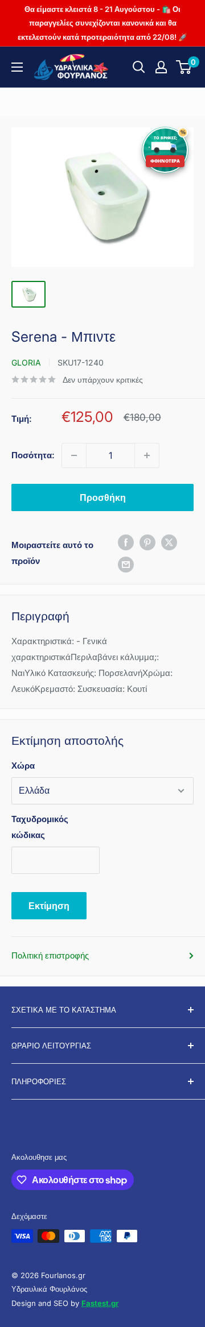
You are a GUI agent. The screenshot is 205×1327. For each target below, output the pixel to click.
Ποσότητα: (33, 455)
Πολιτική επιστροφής (50, 955)
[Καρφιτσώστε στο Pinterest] (147, 542)
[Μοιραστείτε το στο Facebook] (126, 542)
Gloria (26, 362)
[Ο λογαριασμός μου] (161, 67)
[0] (184, 67)
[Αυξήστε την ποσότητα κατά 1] (147, 455)
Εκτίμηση (48, 905)
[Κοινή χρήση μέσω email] (126, 564)
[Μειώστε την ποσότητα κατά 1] (74, 455)
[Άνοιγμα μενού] (17, 67)
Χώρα (23, 765)
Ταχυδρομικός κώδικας (39, 827)
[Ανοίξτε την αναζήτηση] (139, 67)
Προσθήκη (103, 497)
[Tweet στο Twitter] (169, 542)
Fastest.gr (99, 1303)
